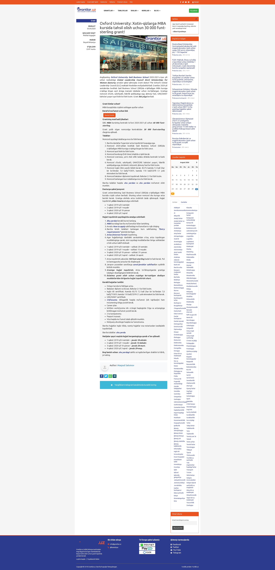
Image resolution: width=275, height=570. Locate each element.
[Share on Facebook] (102, 376)
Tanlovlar (123, 11)
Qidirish (194, 11)
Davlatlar (184, 202)
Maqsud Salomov (126, 365)
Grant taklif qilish (92, 2)
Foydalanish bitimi (93, 559)
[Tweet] (106, 376)
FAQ (131, 2)
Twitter (176, 547)
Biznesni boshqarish (180, 98)
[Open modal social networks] (114, 376)
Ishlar (134, 11)
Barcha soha (178, 55)
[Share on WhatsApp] (110, 376)
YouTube (177, 550)
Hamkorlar (103, 2)
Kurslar (146, 11)
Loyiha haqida (80, 2)
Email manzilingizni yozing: (180, 520)
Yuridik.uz (195, 567)
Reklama (112, 2)
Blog (156, 11)
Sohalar (174, 202)
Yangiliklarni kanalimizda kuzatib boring (135, 385)
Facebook (177, 544)
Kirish (196, 2)
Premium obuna (122, 2)
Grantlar (108, 11)
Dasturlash (177, 147)
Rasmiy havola (109, 115)
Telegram (177, 553)
